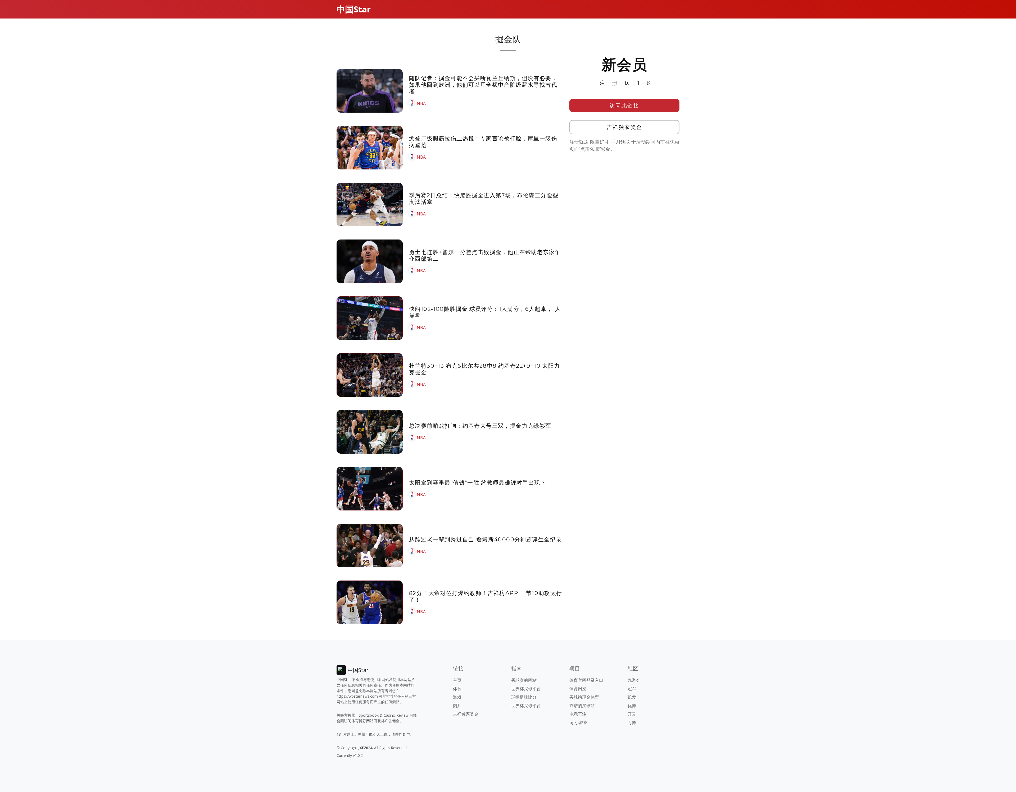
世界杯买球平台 (526, 689)
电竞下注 (577, 714)
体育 (457, 689)
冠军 (632, 689)
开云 (632, 714)
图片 (457, 705)
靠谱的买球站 (582, 705)
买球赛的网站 (524, 680)
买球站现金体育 (584, 697)
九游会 (634, 680)
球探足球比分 (524, 697)
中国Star (354, 9)
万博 (632, 722)
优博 (632, 705)
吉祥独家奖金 (624, 127)
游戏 (457, 697)
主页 (457, 680)
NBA (421, 103)
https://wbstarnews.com (357, 696)
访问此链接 (624, 105)
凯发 (632, 697)
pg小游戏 (578, 722)
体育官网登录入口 (586, 680)
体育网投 (577, 689)
